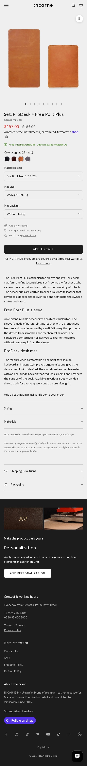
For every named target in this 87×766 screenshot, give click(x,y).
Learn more (43, 263)
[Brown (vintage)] (14, 159)
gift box (42, 394)
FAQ (7, 658)
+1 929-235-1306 (15, 612)
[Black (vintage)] (7, 159)
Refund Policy (12, 671)
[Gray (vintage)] (28, 159)
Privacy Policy (12, 630)
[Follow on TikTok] (59, 734)
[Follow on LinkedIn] (69, 734)
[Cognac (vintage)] (21, 159)
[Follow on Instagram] (17, 734)
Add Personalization (27, 573)
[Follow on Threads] (27, 734)
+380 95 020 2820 (15, 617)
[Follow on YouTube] (48, 734)
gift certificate (28, 235)
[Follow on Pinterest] (38, 734)
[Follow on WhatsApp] (80, 734)
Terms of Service (14, 625)
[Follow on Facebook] (6, 734)
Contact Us (11, 651)
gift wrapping (20, 225)
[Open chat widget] (77, 756)
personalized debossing (28, 230)
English (41, 747)
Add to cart (43, 249)
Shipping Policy (13, 664)
